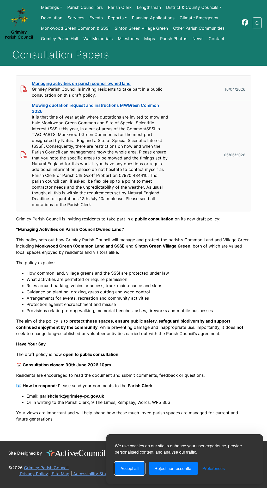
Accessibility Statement (96, 473)
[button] (257, 22)
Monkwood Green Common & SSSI (75, 28)
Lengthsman (149, 7)
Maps (149, 38)
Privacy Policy (33, 473)
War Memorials (98, 38)
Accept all (129, 468)
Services (76, 17)
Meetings (50, 7)
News (197, 38)
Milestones (128, 38)
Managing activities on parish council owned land (81, 83)
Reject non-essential (173, 468)
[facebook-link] (245, 23)
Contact (216, 38)
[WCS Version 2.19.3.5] (75, 453)
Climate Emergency (199, 17)
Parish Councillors (85, 7)
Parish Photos (173, 38)
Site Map (60, 473)
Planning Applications (153, 17)
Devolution (51, 17)
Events (96, 17)
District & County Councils (192, 7)
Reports (116, 17)
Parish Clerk (120, 7)
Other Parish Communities (198, 28)
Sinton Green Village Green (141, 28)
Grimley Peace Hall (59, 38)
